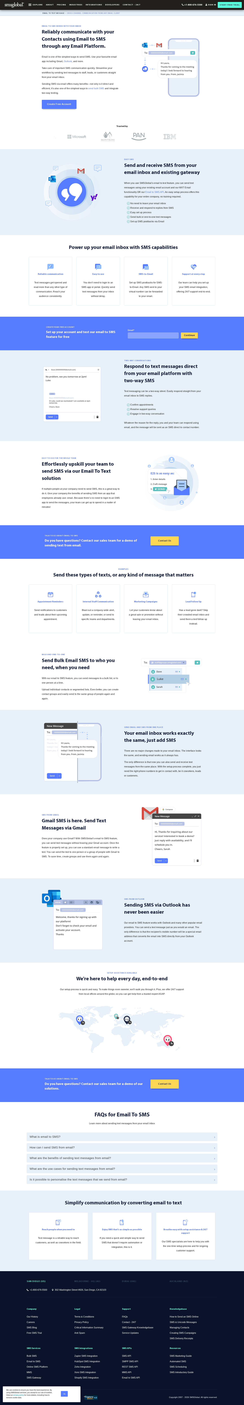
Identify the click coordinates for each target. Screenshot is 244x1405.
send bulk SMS (96, 88)
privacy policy (18, 1395)
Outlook (68, 61)
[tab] (122, 1136)
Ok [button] (64, 1394)
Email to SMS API (154, 192)
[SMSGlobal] (14, 5)
